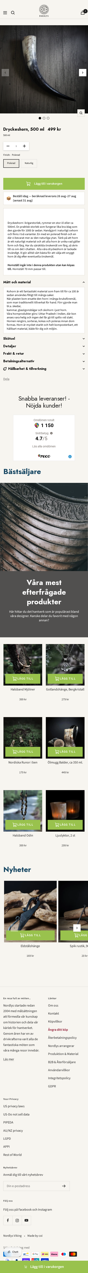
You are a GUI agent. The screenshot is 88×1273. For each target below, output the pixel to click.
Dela (6, 379)
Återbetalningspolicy (62, 1037)
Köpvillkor (55, 1021)
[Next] (82, 72)
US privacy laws (14, 1106)
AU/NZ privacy (13, 1130)
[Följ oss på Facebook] (7, 1220)
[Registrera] (64, 1186)
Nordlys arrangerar (61, 1046)
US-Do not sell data (16, 1114)
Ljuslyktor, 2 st (65, 835)
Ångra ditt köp (58, 1029)
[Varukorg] (83, 13)
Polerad (11, 163)
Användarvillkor (59, 1070)
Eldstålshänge (30, 946)
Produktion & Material (63, 1054)
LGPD (7, 1138)
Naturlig (29, 163)
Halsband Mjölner (23, 689)
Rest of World (12, 1155)
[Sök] (13, 13)
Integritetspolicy (59, 1078)
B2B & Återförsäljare (62, 1062)
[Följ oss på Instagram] (17, 1220)
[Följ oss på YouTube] (26, 1220)
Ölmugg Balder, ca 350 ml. (65, 762)
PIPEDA (8, 1122)
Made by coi (35, 1236)
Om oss (53, 1005)
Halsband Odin (23, 835)
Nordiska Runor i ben (22, 762)
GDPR (52, 1086)
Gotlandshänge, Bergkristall (65, 689)
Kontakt (53, 1013)
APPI (6, 1146)
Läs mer (8, 1059)
